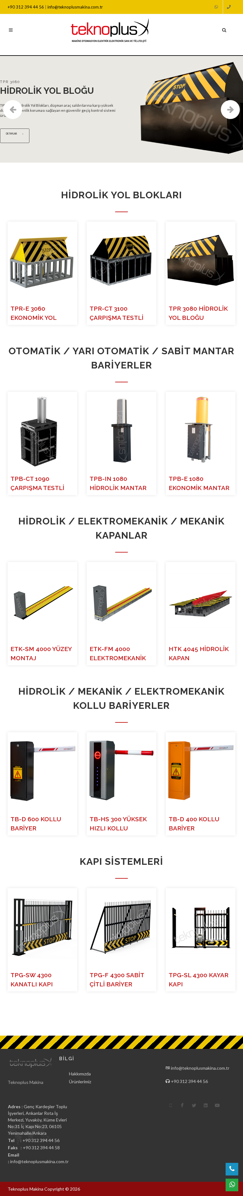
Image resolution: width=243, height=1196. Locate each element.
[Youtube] (217, 1105)
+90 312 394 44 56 (26, 6)
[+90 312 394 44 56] (229, 7)
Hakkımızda (80, 1073)
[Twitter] (194, 1105)
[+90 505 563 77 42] (217, 7)
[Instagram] (170, 1105)
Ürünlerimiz (80, 1081)
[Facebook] (182, 1105)
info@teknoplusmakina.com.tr (75, 6)
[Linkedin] (206, 1105)
